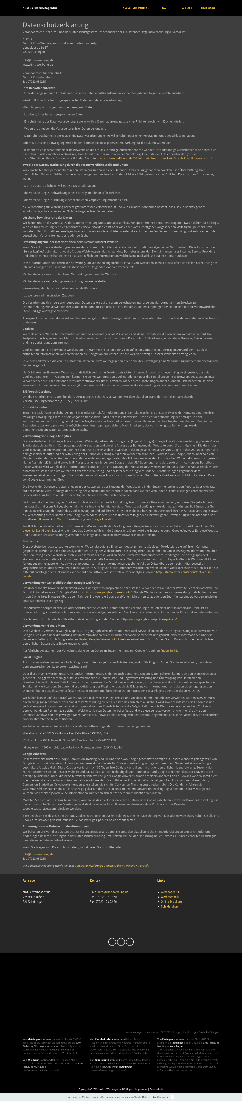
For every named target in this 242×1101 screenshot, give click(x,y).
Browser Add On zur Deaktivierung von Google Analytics (76, 519)
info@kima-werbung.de (38, 854)
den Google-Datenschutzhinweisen (106, 639)
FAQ (164, 7)
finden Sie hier (170, 651)
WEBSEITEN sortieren (135, 7)
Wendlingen (176, 1046)
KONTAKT (186, 7)
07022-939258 (208, 7)
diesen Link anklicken (37, 531)
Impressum (141, 1089)
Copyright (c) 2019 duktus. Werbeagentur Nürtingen (106, 1089)
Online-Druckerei (171, 901)
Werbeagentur (170, 892)
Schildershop (169, 906)
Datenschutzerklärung (153, 1097)
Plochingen (178, 1042)
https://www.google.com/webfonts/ (108, 592)
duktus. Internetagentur (40, 8)
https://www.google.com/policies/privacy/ (149, 619)
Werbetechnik (170, 897)
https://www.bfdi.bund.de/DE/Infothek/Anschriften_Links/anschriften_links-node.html (155, 158)
